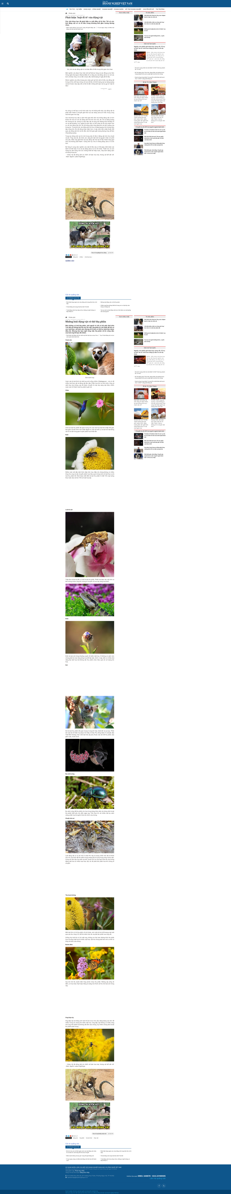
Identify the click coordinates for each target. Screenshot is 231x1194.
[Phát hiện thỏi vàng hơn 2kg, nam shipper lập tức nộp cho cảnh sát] (139, 18)
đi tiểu (81, 257)
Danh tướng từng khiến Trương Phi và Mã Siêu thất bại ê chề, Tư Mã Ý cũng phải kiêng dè (149, 78)
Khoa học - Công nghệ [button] (92, 9)
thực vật (96, 1138)
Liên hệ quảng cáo (158, 1178)
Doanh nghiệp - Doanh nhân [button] (113, 9)
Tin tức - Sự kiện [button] (75, 9)
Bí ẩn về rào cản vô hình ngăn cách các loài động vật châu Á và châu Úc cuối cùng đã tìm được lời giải (81, 1151)
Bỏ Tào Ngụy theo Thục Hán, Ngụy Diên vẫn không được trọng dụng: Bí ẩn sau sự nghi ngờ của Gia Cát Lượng (149, 73)
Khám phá (72, 13)
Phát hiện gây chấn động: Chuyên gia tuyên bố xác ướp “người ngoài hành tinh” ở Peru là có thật (153, 151)
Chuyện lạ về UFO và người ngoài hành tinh (150, 127)
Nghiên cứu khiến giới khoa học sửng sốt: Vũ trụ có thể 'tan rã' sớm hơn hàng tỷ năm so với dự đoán (149, 48)
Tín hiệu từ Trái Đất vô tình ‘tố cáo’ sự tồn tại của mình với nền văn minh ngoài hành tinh (154, 131)
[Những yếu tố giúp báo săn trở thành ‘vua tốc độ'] (139, 31)
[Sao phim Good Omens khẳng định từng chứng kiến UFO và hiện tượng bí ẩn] (139, 145)
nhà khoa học (88, 257)
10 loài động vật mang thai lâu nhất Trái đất (77, 307)
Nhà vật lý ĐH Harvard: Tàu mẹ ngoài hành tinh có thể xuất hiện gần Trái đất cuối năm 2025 (154, 138)
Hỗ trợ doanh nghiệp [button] (133, 9)
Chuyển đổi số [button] (148, 9)
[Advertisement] (89, 172)
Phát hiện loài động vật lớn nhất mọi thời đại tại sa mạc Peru (82, 335)
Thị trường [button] (160, 9)
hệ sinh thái (89, 1138)
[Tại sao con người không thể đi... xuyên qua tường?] (139, 38)
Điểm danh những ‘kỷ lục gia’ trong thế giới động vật (81, 27)
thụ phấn (82, 1138)
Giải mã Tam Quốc (150, 44)
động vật (75, 257)
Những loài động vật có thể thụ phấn (110, 302)
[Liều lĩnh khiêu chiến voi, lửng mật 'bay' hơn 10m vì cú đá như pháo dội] (139, 24)
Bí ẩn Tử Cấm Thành (150, 82)
